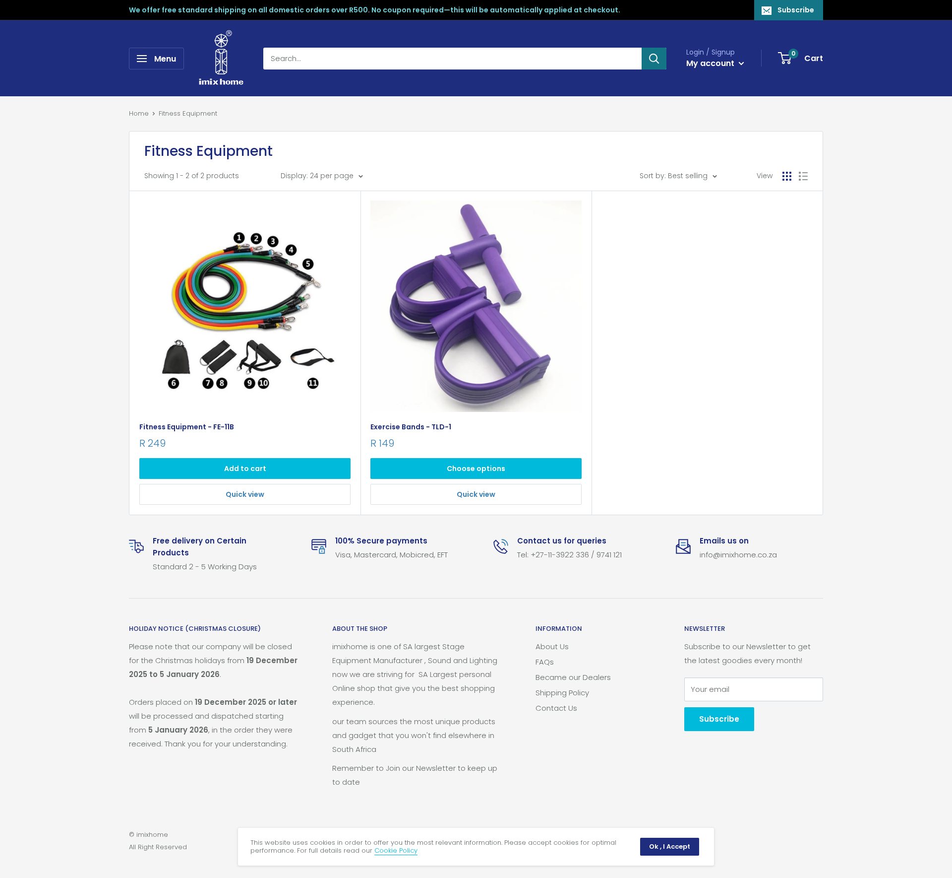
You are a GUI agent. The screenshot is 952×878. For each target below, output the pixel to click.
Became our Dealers (573, 677)
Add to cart (245, 468)
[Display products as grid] (786, 176)
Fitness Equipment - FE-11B (186, 427)
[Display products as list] (803, 176)
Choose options (476, 468)
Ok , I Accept (669, 846)
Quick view (245, 494)
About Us (552, 646)
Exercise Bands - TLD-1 (410, 427)
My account (711, 63)
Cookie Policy (395, 850)
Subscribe (795, 10)
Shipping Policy (562, 692)
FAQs (545, 662)
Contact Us (556, 708)
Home (139, 113)
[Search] (654, 58)
